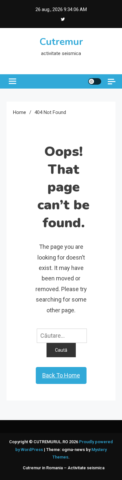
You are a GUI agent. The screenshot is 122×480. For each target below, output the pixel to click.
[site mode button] (94, 81)
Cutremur (61, 42)
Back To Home (61, 375)
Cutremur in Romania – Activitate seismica (63, 467)
